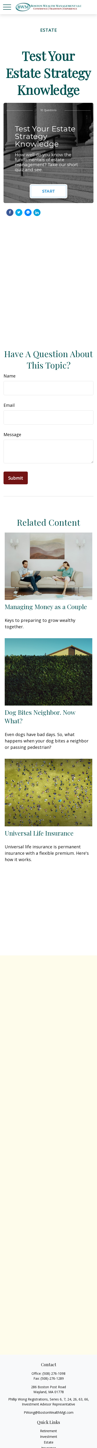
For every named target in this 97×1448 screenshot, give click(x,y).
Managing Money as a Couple (46, 606)
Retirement (48, 1431)
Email (9, 405)
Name (10, 376)
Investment (48, 1436)
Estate (48, 1442)
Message (12, 434)
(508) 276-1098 (53, 1373)
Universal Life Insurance (39, 833)
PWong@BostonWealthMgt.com (48, 1412)
